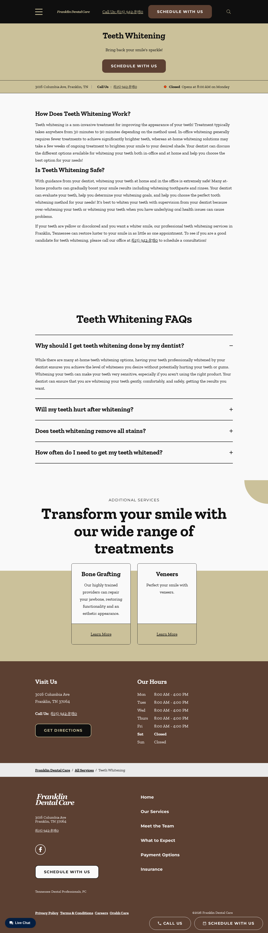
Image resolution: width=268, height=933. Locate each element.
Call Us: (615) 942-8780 (122, 11)
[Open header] (39, 11)
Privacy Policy (46, 913)
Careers (101, 913)
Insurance (152, 869)
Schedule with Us (180, 11)
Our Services (155, 811)
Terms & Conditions (76, 913)
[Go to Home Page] (73, 11)
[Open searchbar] (228, 11)
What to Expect (158, 840)
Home (147, 797)
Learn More (101, 634)
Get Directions (63, 730)
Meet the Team (157, 825)
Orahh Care (119, 913)
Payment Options (160, 854)
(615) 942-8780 (125, 86)
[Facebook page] (40, 849)
